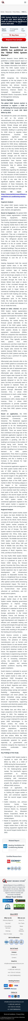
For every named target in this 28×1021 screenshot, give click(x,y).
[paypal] (7, 901)
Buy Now (15, 35)
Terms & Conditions (9, 1014)
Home (2, 12)
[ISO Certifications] (14, 941)
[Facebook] (12, 996)
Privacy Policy (20, 1014)
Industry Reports (8, 920)
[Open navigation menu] (25, 2)
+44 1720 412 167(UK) (14, 972)
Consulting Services (8, 927)
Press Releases (16, 12)
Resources (8, 12)
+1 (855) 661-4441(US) (14, 969)
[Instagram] (9, 996)
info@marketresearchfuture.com (14, 963)
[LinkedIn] (18, 996)
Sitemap (8, 931)
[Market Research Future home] (3, 2)
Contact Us (14, 954)
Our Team (21, 923)
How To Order (8, 934)
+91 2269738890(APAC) (14, 975)
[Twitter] (15, 996)
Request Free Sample (14, 40)
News (21, 926)
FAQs (21, 934)
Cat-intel (7, 923)
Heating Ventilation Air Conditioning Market (16, 846)
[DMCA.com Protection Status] (19, 907)
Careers (14, 957)
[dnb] (7, 907)
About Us (21, 920)
